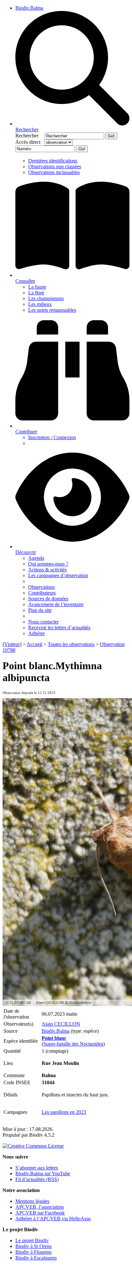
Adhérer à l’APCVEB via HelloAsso (53, 1218)
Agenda (36, 558)
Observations (41, 587)
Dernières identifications (52, 160)
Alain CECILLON (61, 1024)
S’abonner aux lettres (36, 1167)
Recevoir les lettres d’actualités (59, 627)
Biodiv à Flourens (33, 1252)
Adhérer (36, 633)
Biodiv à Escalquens (36, 1258)
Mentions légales (32, 1201)
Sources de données (48, 598)
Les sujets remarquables (52, 310)
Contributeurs (42, 593)
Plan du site (40, 610)
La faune (37, 287)
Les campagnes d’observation (58, 575)
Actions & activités (47, 569)
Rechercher (29, 135)
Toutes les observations (71, 644)
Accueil (34, 644)
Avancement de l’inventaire (56, 604)
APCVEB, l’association (39, 1207)
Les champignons (46, 298)
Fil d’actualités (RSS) (37, 1179)
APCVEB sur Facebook (40, 1212)
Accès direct (29, 142)
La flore (36, 292)
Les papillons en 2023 (64, 1112)
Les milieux (40, 304)
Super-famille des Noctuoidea (73, 1044)
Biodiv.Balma (29, 8)
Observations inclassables (54, 172)
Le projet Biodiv (32, 1240)
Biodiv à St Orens (33, 1246)
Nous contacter (43, 621)
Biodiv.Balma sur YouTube (42, 1173)
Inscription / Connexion (52, 437)
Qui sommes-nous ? (48, 564)
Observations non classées (54, 166)
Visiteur (12, 644)
